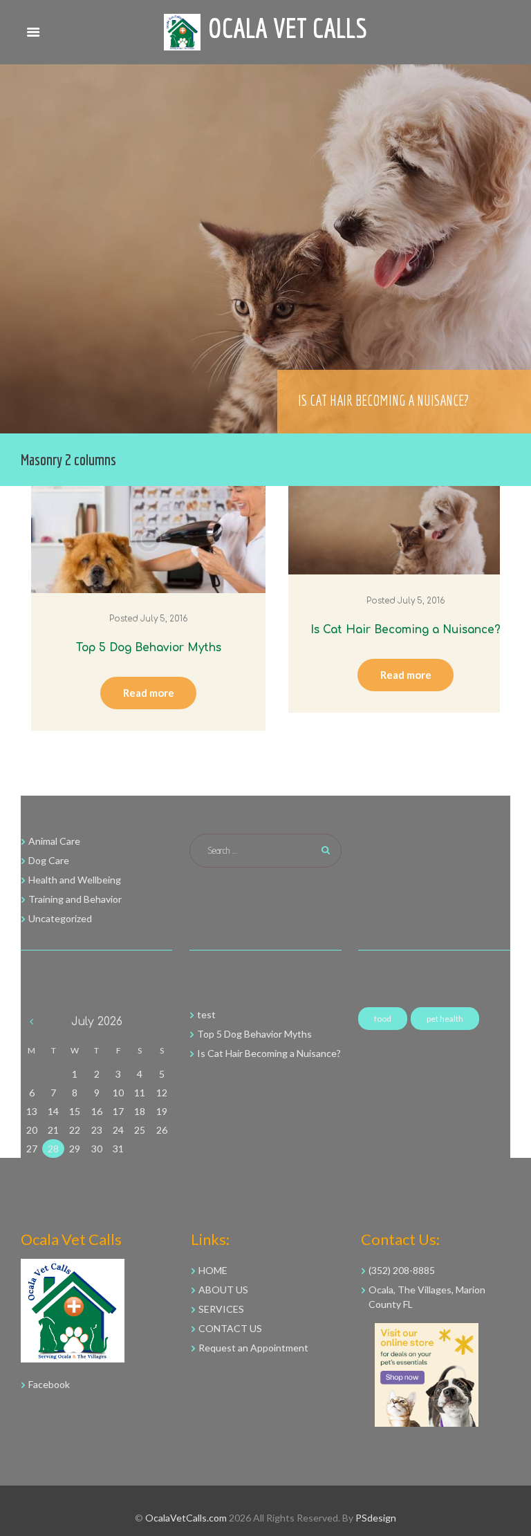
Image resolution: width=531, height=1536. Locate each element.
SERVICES (221, 1309)
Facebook (49, 1384)
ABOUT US (223, 1289)
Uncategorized (60, 918)
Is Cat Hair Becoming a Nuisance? (383, 400)
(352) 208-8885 (402, 1270)
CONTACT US (230, 1328)
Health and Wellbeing (74, 880)
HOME (212, 1270)
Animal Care (54, 841)
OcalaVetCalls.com (186, 1518)
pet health (445, 1018)
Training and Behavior (75, 899)
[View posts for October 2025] (31, 1021)
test (206, 1014)
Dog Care (48, 860)
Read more (148, 692)
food (382, 1018)
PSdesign (375, 1518)
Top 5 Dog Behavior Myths (148, 647)
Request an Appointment (253, 1348)
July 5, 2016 (163, 619)
